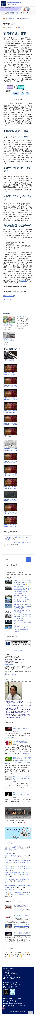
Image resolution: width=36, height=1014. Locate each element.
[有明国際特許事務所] (18, 643)
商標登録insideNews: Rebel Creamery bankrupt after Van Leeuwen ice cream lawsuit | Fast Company (21, 794)
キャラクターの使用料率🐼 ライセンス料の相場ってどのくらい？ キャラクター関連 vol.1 (18, 849)
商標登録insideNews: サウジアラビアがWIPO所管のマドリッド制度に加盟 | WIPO (22, 778)
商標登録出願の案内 (14, 2)
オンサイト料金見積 (10, 674)
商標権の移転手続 (8, 296)
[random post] (8, 906)
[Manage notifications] (3, 1008)
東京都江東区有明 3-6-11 (11, 972)
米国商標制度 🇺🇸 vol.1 (11, 890)
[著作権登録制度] (24, 323)
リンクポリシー (16, 998)
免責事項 (7, 998)
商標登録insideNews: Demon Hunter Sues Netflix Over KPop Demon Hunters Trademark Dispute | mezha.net (22, 728)
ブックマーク (9, 299)
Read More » (10, 737)
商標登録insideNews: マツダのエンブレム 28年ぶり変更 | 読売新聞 (22, 622)
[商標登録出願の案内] (3, 3)
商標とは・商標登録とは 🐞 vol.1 (14, 856)
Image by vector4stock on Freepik (14, 1003)
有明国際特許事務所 (18, 650)
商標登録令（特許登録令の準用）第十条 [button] (16, 286)
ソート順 (7, 565)
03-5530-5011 (8, 977)
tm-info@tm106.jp (9, 978)
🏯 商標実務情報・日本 (11, 13)
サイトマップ (17, 576)
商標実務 (7, 853)
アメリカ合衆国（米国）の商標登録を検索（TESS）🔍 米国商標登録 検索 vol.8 (22, 616)
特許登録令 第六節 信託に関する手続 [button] (16, 291)
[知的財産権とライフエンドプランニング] (9, 319)
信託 (19, 27)
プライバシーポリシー (11, 1000)
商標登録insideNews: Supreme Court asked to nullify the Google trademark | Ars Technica (21, 926)
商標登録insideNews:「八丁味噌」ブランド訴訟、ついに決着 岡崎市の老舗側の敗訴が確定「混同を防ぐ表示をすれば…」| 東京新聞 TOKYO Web (23, 590)
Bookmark (7, 1007)
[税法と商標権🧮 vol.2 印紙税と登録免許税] (9, 335)
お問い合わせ (9, 664)
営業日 (22, 659)
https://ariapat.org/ (10, 661)
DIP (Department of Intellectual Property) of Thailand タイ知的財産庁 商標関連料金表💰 (22, 582)
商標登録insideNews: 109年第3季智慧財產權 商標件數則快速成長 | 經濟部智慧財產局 (22, 606)
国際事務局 (24, 281)
